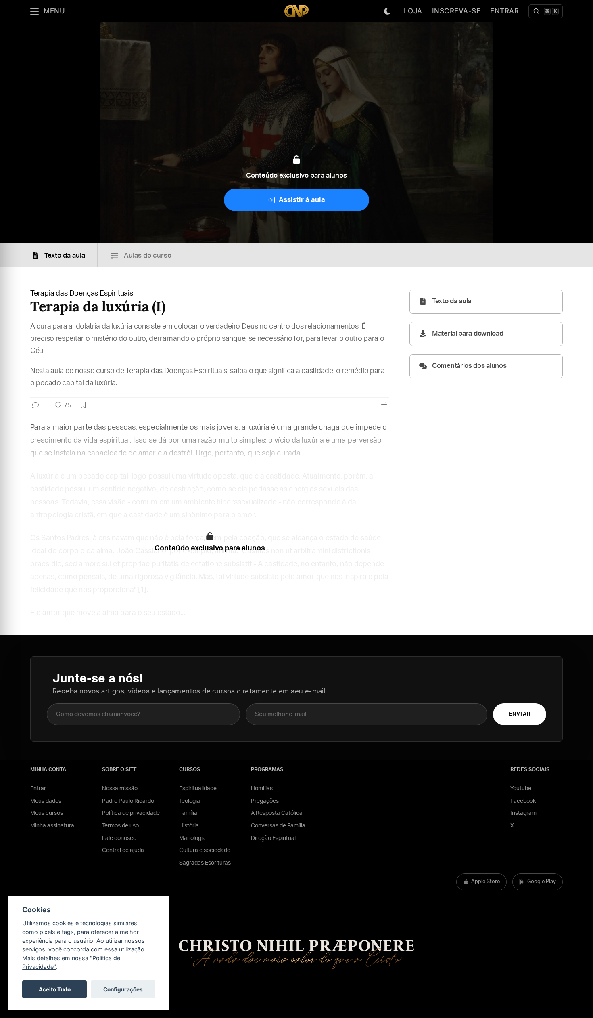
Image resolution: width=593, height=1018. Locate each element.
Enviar (519, 714)
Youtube (520, 788)
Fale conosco (119, 838)
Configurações (123, 989)
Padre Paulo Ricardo (128, 801)
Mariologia (192, 838)
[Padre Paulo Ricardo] (296, 11)
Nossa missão (120, 788)
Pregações (265, 801)
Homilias (262, 788)
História (189, 826)
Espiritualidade (198, 788)
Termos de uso (120, 826)
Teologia (189, 801)
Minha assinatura (52, 826)
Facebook (523, 801)
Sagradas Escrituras (205, 863)
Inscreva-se (456, 11)
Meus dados (45, 801)
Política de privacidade (131, 813)
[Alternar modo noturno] (387, 11)
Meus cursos (46, 813)
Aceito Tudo (55, 989)
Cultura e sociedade (204, 850)
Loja (413, 11)
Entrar (504, 11)
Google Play (541, 881)
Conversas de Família (278, 826)
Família (188, 813)
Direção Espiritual (273, 838)
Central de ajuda (123, 850)
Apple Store (485, 881)
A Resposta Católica (277, 813)
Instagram (523, 813)
